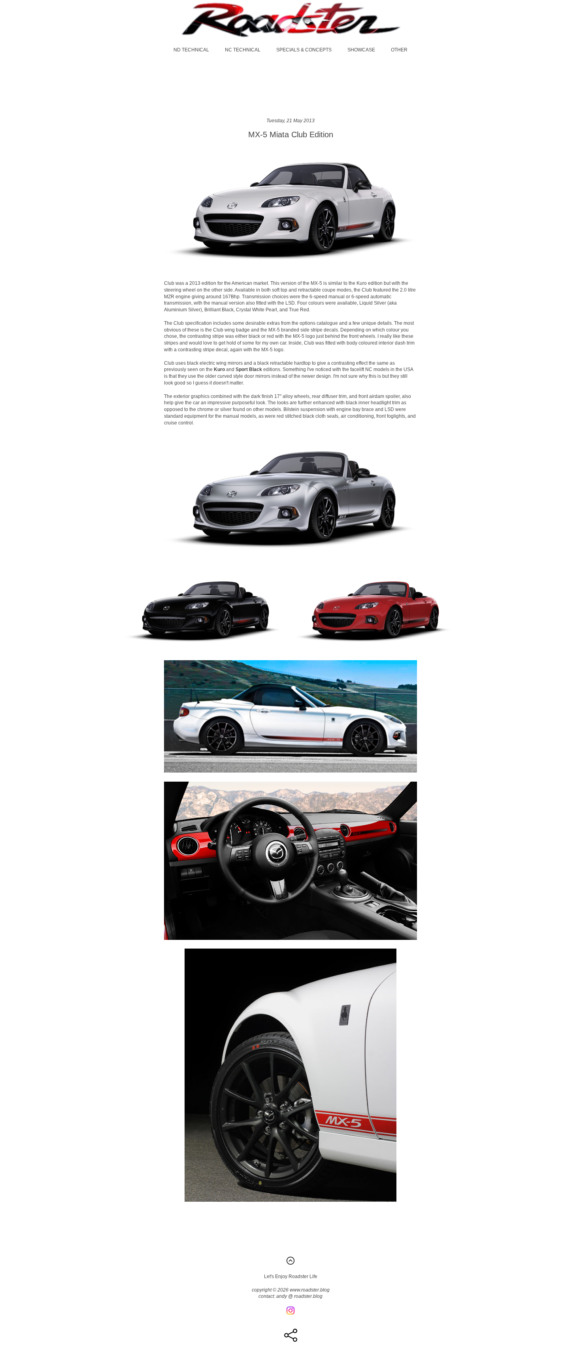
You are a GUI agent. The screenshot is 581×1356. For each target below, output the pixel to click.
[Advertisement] (290, 85)
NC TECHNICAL (242, 50)
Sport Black (249, 369)
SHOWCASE (361, 50)
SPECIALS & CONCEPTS (304, 50)
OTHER (399, 50)
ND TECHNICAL (191, 50)
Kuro (219, 369)
